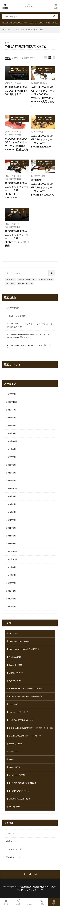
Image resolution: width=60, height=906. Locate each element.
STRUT (12, 759)
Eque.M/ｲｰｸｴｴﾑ (15, 665)
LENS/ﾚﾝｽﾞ (13, 704)
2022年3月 (11, 473)
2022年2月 (11, 480)
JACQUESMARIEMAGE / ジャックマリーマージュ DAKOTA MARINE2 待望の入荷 (16, 144)
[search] (54, 16)
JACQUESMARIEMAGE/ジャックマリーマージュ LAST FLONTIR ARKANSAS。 (16, 190)
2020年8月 (11, 575)
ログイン (10, 833)
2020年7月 (11, 583)
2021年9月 (11, 496)
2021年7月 (11, 512)
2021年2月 (11, 536)
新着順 (8, 57)
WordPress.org (13, 857)
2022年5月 (11, 465)
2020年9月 (11, 567)
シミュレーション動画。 (17, 316)
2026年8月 (11, 394)
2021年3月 (11, 528)
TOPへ (54, 904)
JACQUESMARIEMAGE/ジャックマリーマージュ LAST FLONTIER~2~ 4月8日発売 (17, 238)
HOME (8, 29)
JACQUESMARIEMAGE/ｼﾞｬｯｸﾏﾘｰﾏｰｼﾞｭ (19, 70)
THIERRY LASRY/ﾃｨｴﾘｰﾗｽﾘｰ (20, 791)
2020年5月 (11, 599)
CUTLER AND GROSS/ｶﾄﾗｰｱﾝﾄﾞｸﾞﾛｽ (24, 649)
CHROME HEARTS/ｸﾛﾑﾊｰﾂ (20, 641)
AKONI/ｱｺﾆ (14, 633)
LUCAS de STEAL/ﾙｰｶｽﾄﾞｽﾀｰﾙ (21, 720)
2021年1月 (11, 543)
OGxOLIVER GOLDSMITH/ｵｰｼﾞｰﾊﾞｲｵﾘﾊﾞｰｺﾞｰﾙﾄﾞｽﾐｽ (31, 728)
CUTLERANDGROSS (25, 284)
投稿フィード (12, 841)
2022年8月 (11, 457)
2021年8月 (11, 504)
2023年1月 (11, 433)
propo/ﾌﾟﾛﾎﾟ (14, 751)
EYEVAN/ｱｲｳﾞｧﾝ (16, 673)
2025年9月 (11, 410)
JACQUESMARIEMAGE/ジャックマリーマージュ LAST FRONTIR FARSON (43, 141)
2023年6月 (11, 417)
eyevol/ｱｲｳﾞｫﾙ (15, 680)
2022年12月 (11, 441)
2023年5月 (11, 425)
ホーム (6, 904)
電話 (42, 904)
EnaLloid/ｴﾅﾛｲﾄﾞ (16, 657)
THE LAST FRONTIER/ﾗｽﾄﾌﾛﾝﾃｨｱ (29, 29)
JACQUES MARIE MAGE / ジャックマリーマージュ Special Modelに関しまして (27, 336)
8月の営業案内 (12, 308)
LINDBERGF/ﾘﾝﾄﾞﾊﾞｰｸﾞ (18, 712)
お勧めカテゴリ (26, 57)
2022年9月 (11, 449)
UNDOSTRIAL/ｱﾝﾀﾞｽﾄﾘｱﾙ (19, 799)
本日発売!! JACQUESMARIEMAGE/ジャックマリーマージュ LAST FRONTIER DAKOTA (43, 187)
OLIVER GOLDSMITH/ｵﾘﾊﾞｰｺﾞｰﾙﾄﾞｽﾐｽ (25, 736)
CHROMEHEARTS (42, 23)
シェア (18, 904)
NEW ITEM (7, 23)
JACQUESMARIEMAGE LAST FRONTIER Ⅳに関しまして (16, 90)
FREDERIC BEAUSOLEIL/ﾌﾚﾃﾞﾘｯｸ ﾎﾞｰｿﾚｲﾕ (26, 688)
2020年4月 (11, 606)
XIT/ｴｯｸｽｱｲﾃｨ (14, 806)
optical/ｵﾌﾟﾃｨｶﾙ (15, 743)
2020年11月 (11, 551)
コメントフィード (14, 849)
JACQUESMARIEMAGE (23, 23)
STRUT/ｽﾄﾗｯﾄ (14, 767)
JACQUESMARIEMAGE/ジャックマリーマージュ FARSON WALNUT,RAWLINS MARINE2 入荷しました (43, 96)
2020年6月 (11, 591)
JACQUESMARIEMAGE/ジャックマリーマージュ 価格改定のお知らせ (29, 325)
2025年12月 (11, 402)
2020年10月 (11, 559)
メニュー (30, 904)
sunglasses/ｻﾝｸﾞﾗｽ (17, 775)
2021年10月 (11, 488)
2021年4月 (11, 520)
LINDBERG (10, 284)
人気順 (15, 57)
